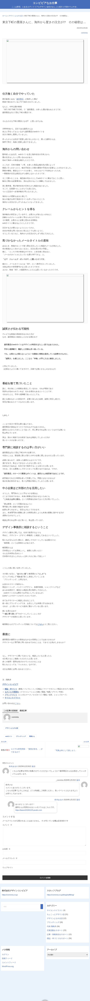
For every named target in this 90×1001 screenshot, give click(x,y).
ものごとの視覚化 (12, 692)
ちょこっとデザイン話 (56, 914)
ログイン (5, 954)
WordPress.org (8, 966)
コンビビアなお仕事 (45, 2)
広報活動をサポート (55, 930)
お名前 (6, 849)
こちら (17, 703)
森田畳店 (19, 99)
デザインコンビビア (10, 684)
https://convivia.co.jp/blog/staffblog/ (60, 895)
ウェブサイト (7, 867)
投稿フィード (7, 958)
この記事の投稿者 (11, 711)
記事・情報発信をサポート (57, 934)
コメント (7, 825)
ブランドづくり (11, 695)
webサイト (8, 736)
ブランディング (21, 736)
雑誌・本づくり (11, 689)
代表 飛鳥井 (51, 926)
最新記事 (23, 711)
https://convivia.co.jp (10, 895)
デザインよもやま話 (11, 728)
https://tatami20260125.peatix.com (28, 810)
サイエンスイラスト (13, 698)
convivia (84, 33)
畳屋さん (32, 736)
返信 (33, 766)
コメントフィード (9, 962)
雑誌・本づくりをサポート (57, 938)
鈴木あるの (13, 766)
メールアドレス (9, 858)
